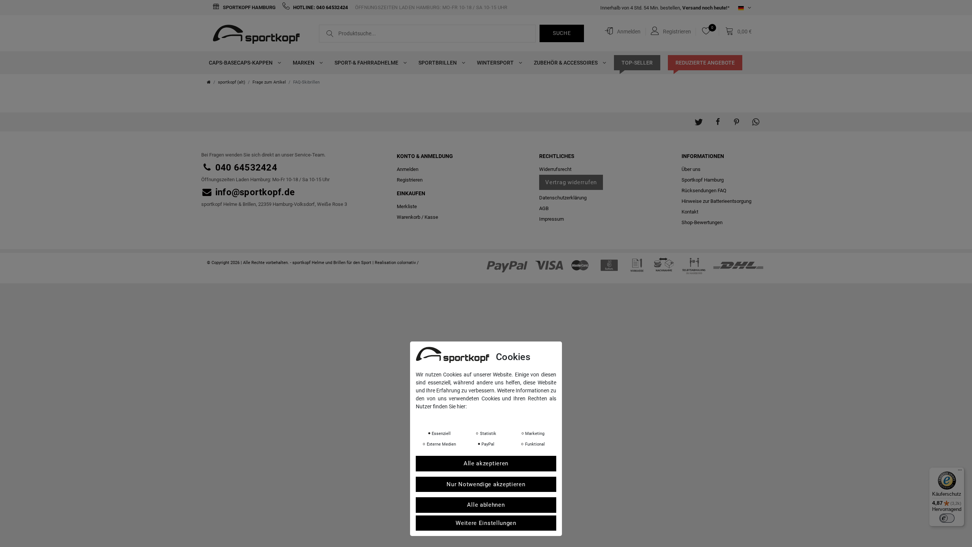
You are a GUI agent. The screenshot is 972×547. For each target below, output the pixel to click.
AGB (544, 208)
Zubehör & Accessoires (566, 63)
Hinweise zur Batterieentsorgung (716, 201)
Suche (562, 33)
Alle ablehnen (486, 504)
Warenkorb (408, 217)
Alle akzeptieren (486, 463)
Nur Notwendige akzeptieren (486, 484)
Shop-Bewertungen (702, 222)
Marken (304, 63)
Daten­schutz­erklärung (563, 198)
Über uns (691, 169)
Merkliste (407, 206)
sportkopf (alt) (231, 82)
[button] (698, 118)
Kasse (431, 217)
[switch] (947, 518)
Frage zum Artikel (269, 82)
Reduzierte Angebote (705, 63)
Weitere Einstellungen (486, 523)
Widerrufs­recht (555, 169)
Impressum (551, 219)
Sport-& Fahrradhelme (367, 63)
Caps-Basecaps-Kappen (241, 63)
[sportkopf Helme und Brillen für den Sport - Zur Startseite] (259, 35)
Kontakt (690, 212)
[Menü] (959, 471)
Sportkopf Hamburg (249, 7)
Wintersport (496, 63)
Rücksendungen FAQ (704, 190)
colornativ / (408, 262)
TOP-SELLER (637, 63)
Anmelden (407, 169)
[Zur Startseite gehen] (209, 82)
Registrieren (410, 180)
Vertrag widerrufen (571, 182)
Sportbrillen (438, 63)
